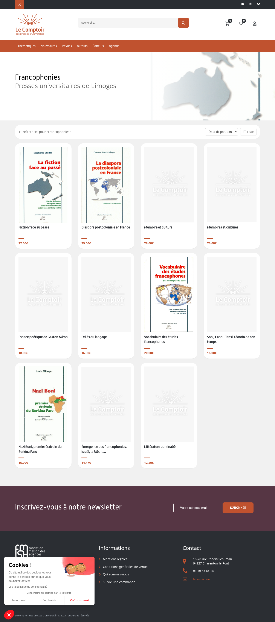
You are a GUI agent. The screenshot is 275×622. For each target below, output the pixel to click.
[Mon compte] (255, 24)
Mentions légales (115, 559)
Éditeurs (98, 46)
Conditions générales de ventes (125, 567)
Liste (250, 132)
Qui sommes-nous (116, 574)
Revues (67, 46)
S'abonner (238, 507)
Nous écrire (201, 579)
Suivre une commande (119, 582)
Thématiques (26, 46)
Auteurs (82, 46)
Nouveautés (49, 46)
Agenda (114, 46)
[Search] (183, 23)
